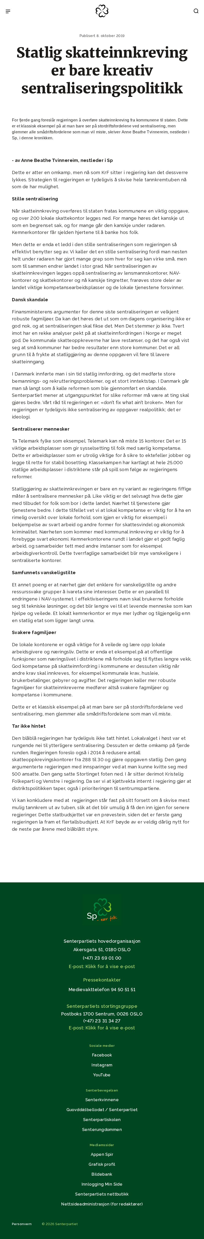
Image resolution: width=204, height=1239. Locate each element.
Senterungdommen (102, 1129)
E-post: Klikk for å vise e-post (102, 966)
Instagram (102, 1065)
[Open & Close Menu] (8, 11)
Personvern (22, 1224)
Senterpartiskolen (102, 1119)
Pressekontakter (102, 979)
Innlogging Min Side (102, 1184)
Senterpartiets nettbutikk (102, 1194)
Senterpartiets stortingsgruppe (102, 1006)
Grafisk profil (102, 1164)
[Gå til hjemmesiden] (102, 924)
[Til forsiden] (102, 17)
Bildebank (102, 1174)
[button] (196, 12)
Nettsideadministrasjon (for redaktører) (102, 1204)
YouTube (102, 1075)
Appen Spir (102, 1154)
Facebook (102, 1055)
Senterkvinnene (102, 1099)
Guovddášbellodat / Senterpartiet (102, 1109)
